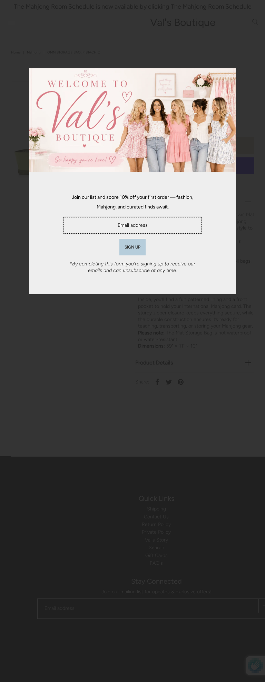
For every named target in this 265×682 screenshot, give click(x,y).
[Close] (228, 76)
